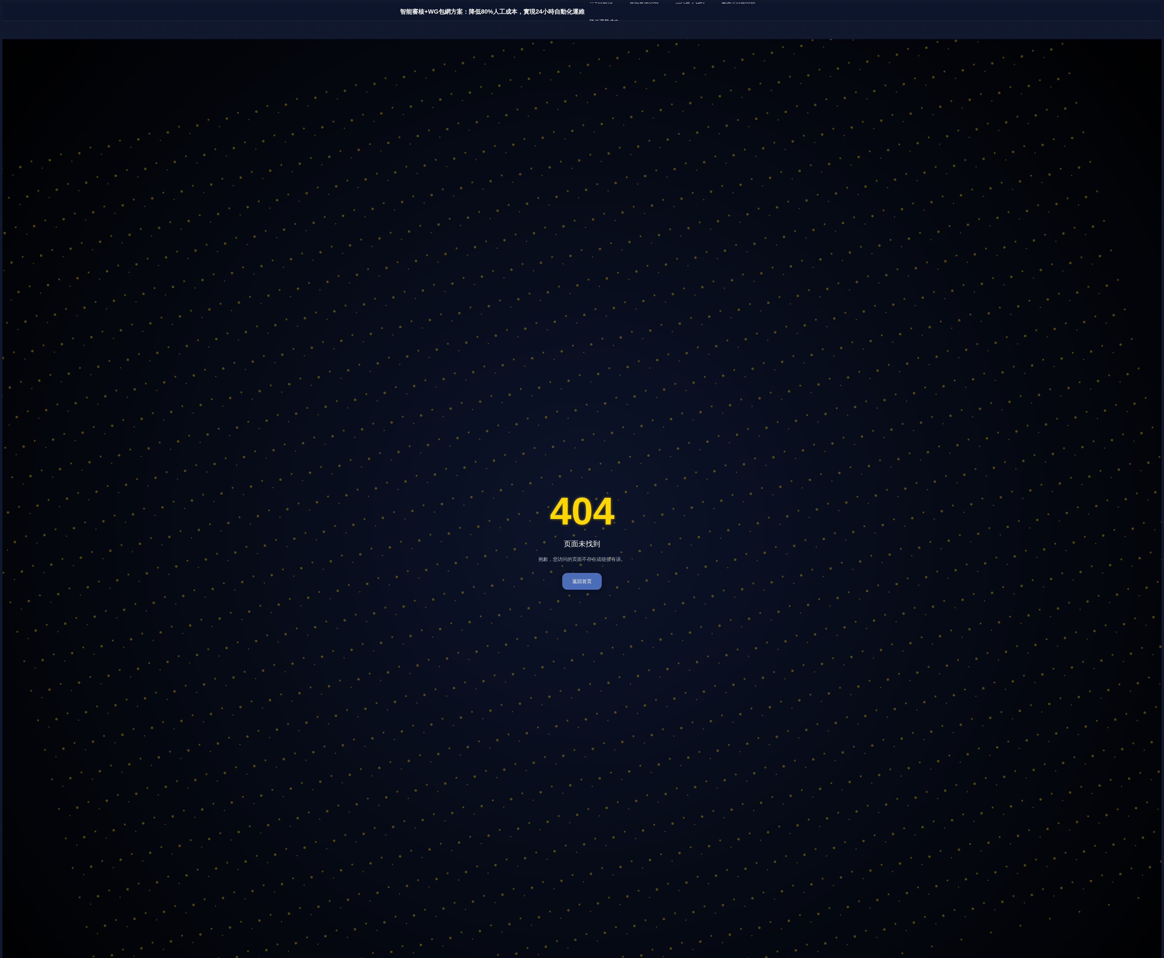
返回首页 (582, 581)
